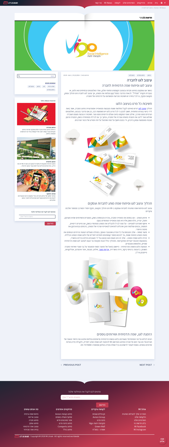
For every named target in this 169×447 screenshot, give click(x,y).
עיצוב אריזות (33, 417)
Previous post (72, 364)
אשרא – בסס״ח (99, 429)
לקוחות (117, 2)
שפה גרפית (51, 86)
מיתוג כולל (67, 429)
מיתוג (38, 86)
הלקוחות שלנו (140, 417)
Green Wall (100, 426)
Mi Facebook (140, 426)
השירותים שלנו (129, 2)
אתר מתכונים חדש (64, 420)
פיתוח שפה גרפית (31, 414)
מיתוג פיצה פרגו (65, 423)
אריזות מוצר (104, 249)
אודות (149, 2)
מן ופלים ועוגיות (98, 414)
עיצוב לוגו (31, 86)
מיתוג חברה (33, 420)
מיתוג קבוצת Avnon (63, 414)
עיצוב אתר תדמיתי (30, 426)
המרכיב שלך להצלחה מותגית (134, 414)
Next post (146, 364)
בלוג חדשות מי (140, 423)
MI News (108, 2)
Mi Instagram (140, 429)
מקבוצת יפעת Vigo (97, 423)
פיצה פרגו (101, 420)
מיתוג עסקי (33, 423)
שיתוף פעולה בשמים (64, 417)
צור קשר (98, 2)
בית (156, 2)
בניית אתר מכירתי (31, 429)
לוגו (44, 86)
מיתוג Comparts (65, 426)
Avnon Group (99, 417)
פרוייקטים (141, 2)
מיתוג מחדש (50, 90)
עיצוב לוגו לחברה (139, 80)
